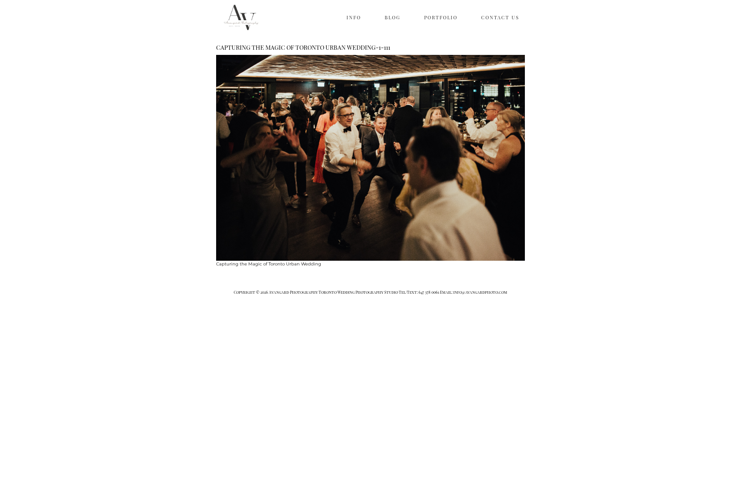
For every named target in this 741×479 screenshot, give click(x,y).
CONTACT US (500, 17)
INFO (353, 17)
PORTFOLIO (441, 17)
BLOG (393, 17)
